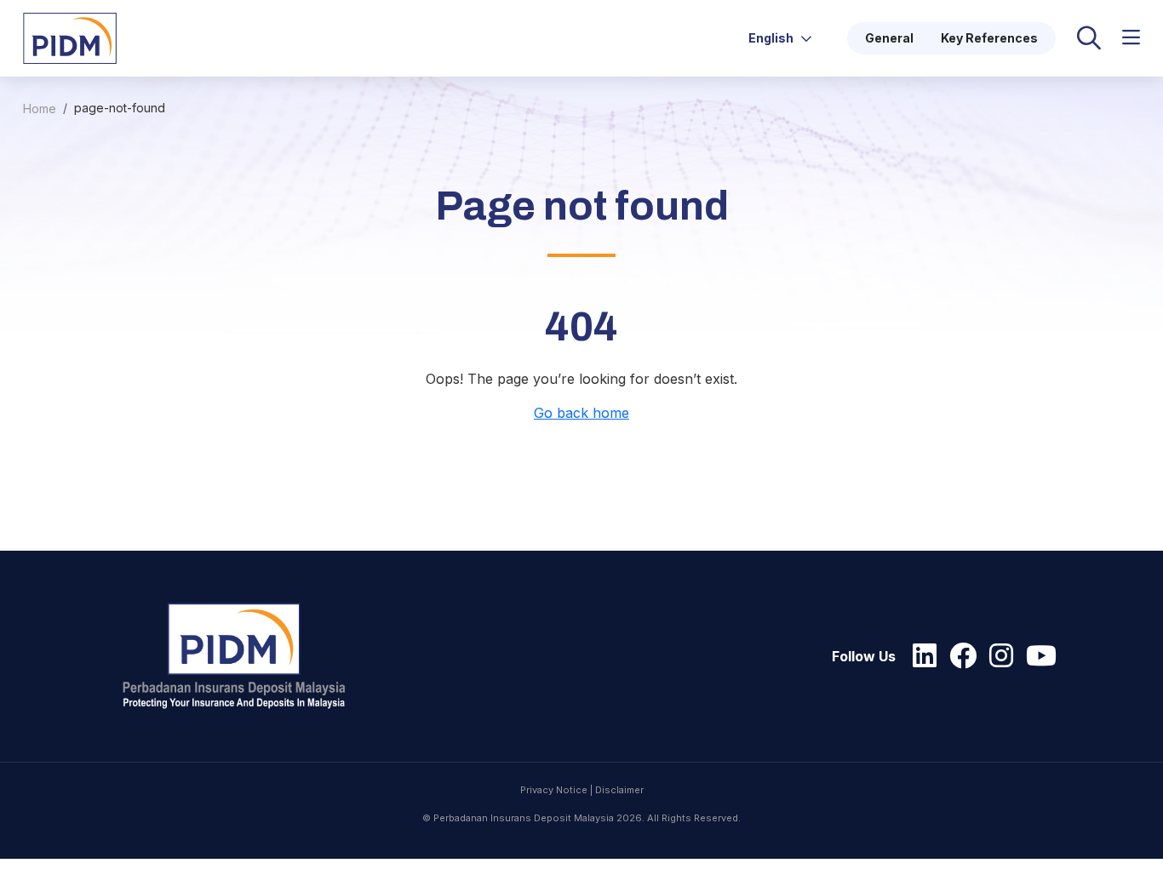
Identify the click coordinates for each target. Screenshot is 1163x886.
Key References (989, 38)
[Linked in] (920, 656)
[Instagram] (997, 656)
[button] (1131, 38)
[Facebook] (959, 656)
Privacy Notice (553, 790)
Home (39, 108)
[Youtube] (1037, 656)
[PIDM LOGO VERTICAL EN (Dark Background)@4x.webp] (241, 657)
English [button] (772, 38)
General (889, 38)
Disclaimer (619, 790)
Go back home (581, 412)
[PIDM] (70, 36)
